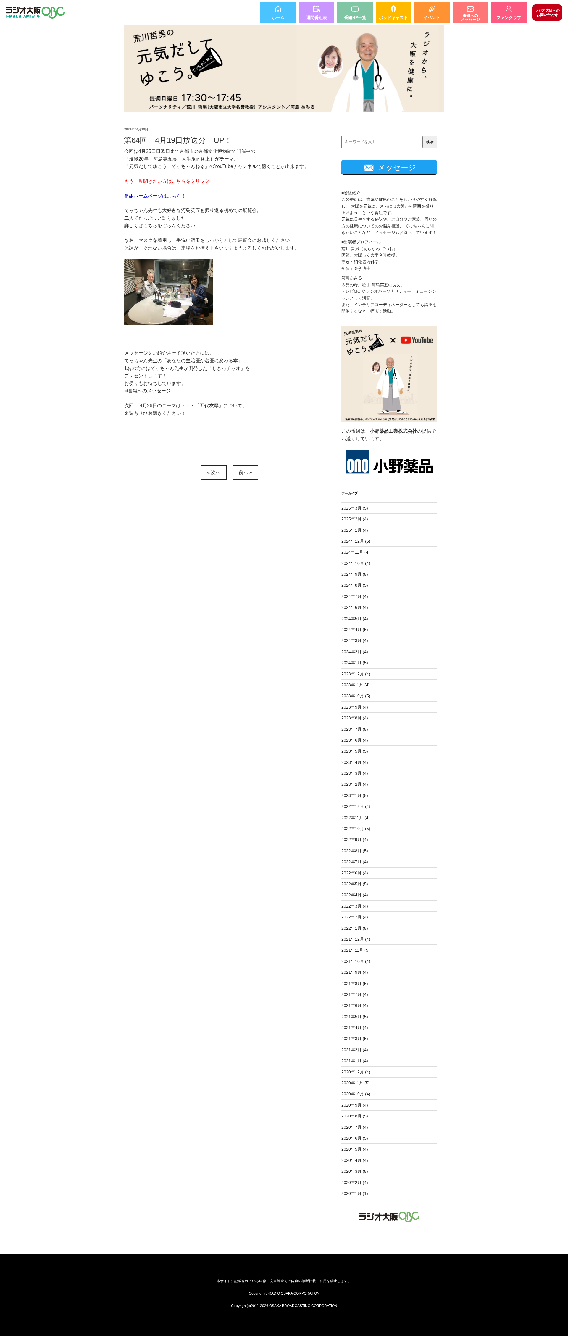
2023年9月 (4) (354, 707)
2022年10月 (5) (355, 828)
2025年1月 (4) (354, 530)
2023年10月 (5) (355, 695)
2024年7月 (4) (354, 596)
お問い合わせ (547, 12)
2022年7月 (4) (354, 861)
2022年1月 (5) (354, 928)
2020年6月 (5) (354, 1138)
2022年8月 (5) (354, 850)
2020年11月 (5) (355, 1083)
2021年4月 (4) (354, 1027)
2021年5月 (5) (354, 1016)
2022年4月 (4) (354, 894)
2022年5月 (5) (354, 883)
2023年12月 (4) (355, 674)
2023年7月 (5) (354, 729)
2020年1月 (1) (354, 1193)
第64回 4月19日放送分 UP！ (178, 140)
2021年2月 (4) (354, 1049)
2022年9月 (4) (354, 839)
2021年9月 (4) (354, 972)
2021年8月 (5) (354, 983)
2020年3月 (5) (354, 1171)
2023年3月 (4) (354, 773)
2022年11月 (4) (355, 817)
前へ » (245, 472)
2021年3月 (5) (354, 1038)
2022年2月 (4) (354, 917)
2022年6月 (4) (354, 873)
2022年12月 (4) (355, 806)
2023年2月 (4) (354, 784)
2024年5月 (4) (354, 618)
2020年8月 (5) (354, 1116)
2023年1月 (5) (354, 795)
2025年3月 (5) (354, 508)
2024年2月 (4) (354, 651)
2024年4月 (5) (354, 629)
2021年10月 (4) (355, 961)
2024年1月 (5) (354, 662)
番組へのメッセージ (149, 390)
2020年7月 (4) (354, 1127)
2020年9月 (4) (354, 1105)
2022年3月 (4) (354, 906)
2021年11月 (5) (355, 950)
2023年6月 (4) (354, 740)
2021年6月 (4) (354, 1005)
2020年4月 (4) (354, 1160)
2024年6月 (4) (354, 607)
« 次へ (213, 472)
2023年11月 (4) (355, 684)
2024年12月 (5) (355, 541)
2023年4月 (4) (354, 762)
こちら (150, 225)
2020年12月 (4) (355, 1072)
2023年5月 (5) (354, 751)
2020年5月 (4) (354, 1149)
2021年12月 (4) (355, 939)
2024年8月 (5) (354, 585)
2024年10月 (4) (355, 563)
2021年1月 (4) (354, 1060)
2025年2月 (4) (354, 519)
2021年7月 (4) (354, 994)
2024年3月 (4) (354, 640)
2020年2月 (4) (354, 1182)
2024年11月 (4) (355, 552)
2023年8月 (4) (354, 718)
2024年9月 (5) (354, 574)
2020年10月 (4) (355, 1093)
